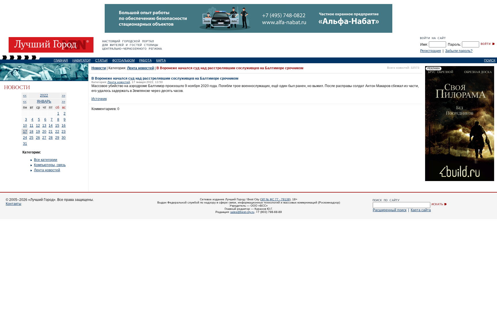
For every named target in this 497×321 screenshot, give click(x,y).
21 (51, 132)
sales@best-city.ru (242, 212)
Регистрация (430, 51)
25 (31, 138)
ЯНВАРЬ (44, 101)
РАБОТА (145, 60)
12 (38, 126)
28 (51, 138)
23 (64, 132)
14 (51, 126)
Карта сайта (421, 210)
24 (25, 138)
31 (25, 144)
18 (31, 132)
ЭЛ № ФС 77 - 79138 (275, 199)
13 (44, 126)
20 (44, 132)
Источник (99, 99)
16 (64, 126)
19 (38, 132)
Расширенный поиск (389, 210)
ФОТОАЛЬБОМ (123, 60)
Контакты (13, 204)
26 (38, 138)
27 (44, 138)
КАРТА (161, 60)
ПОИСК (489, 60)
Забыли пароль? (459, 51)
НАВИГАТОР (81, 60)
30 (64, 138)
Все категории (45, 160)
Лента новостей (47, 170)
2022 (44, 95)
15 (57, 126)
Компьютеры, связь (50, 165)
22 (57, 132)
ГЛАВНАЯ (61, 60)
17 (25, 132)
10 (25, 126)
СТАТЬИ (101, 60)
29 (57, 138)
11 (31, 126)
